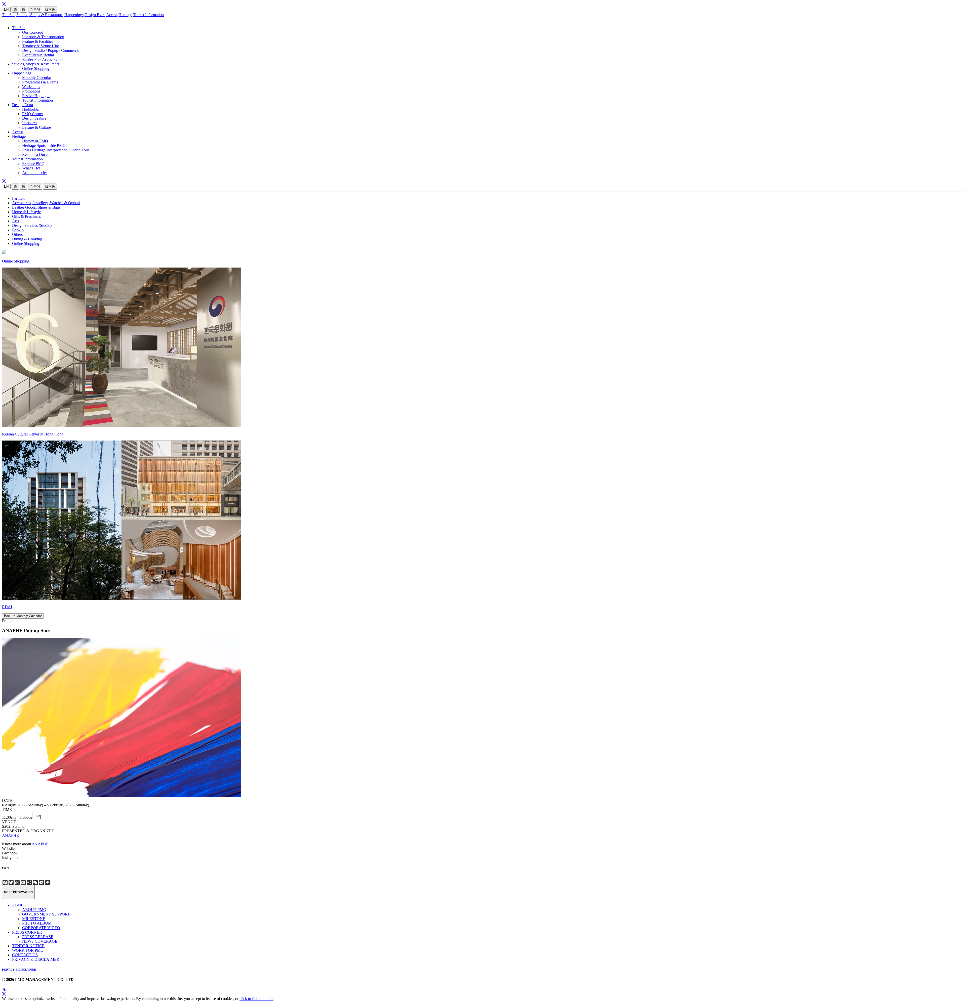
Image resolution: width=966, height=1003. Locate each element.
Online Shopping (35, 68)
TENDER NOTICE (28, 946)
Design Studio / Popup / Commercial (51, 50)
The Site (8, 15)
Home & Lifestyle (26, 212)
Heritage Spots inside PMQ (44, 145)
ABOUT (19, 905)
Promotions (31, 91)
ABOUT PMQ (34, 909)
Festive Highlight (36, 96)
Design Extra (95, 15)
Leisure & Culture (36, 127)
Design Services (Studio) (32, 225)
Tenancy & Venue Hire (40, 46)
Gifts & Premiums (26, 216)
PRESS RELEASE (37, 937)
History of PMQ (35, 141)
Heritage (125, 15)
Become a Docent (36, 154)
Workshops (31, 86)
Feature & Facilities (37, 41)
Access (111, 15)
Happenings (74, 15)
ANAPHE (10, 835)
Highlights (30, 109)
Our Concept (32, 32)
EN (6, 9)
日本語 (50, 9)
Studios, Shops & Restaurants (39, 15)
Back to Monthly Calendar (23, 616)
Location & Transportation (43, 37)
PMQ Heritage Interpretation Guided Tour (55, 150)
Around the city (34, 172)
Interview (29, 123)
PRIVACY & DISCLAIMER (35, 959)
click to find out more (256, 998)
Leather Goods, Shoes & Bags (36, 207)
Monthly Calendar (36, 77)
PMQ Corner (32, 114)
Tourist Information (148, 15)
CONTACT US (25, 955)
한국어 (35, 9)
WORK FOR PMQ (28, 950)
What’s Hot (31, 168)
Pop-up (18, 230)
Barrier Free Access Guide (43, 59)
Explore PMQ (33, 163)
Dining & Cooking (27, 239)
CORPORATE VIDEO (41, 928)
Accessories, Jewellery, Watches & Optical (46, 203)
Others (17, 234)
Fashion (18, 198)
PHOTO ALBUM (37, 923)
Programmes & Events (40, 82)
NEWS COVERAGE (39, 941)
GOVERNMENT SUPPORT (46, 914)
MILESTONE (33, 919)
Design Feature (34, 118)
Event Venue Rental (38, 55)
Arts (15, 221)
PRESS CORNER (27, 932)
